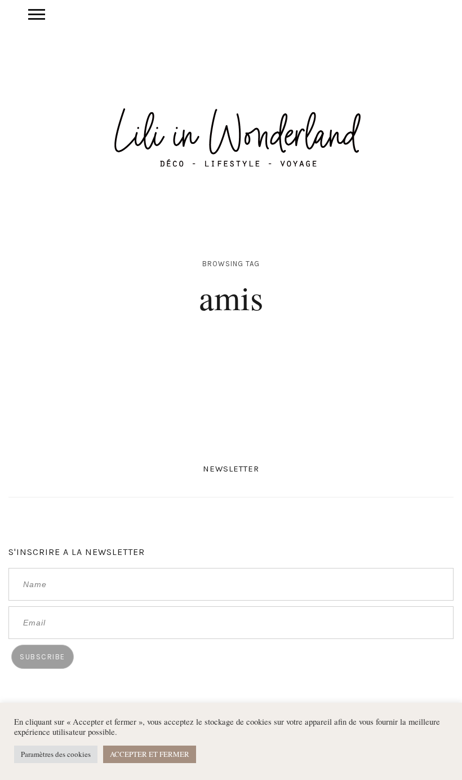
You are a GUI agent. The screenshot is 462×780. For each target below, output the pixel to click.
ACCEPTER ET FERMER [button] (149, 754)
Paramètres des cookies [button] (56, 754)
